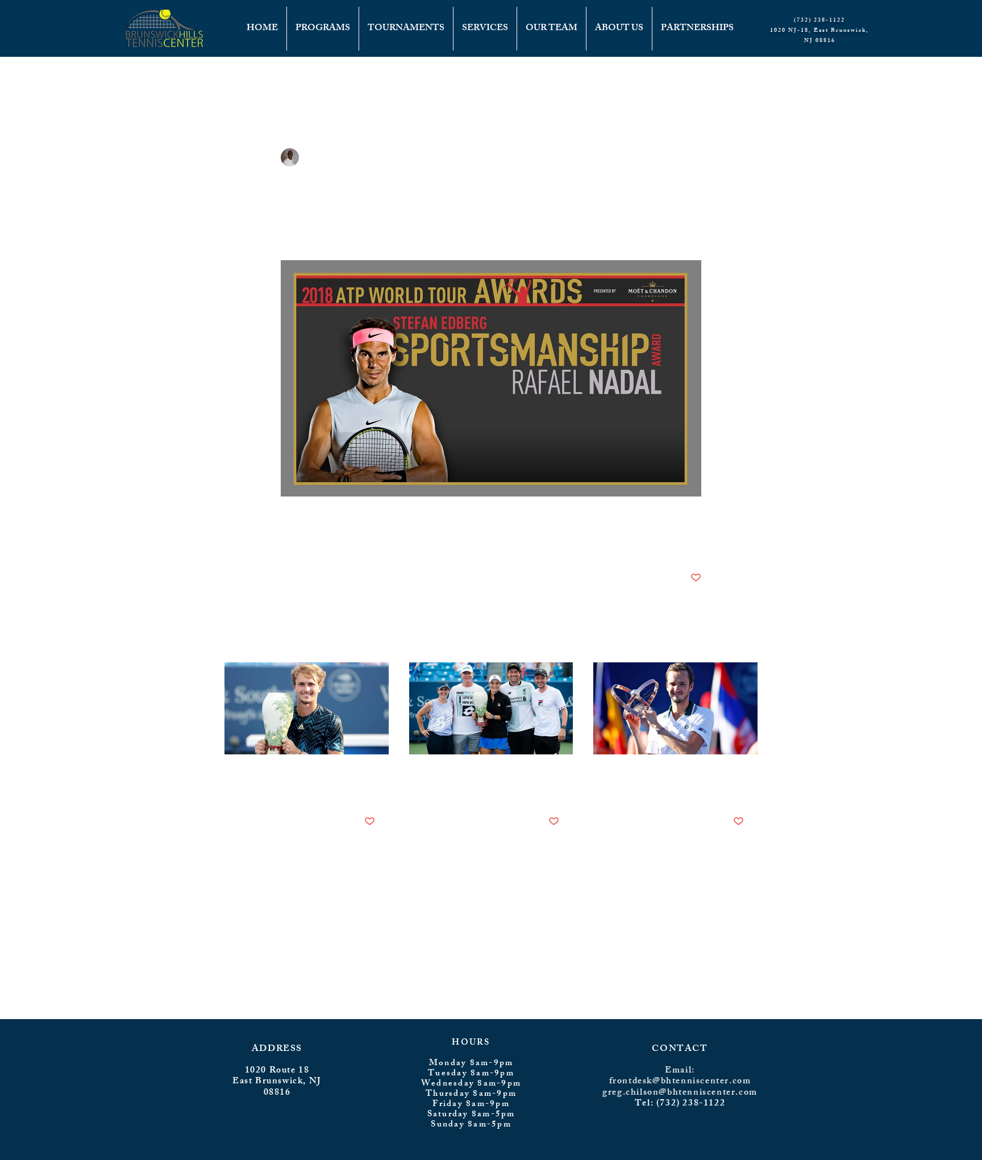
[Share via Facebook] (286, 542)
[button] (743, 79)
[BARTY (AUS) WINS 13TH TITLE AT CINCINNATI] (491, 708)
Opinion (430, 79)
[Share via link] (369, 542)
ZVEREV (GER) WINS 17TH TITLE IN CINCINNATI (303, 783)
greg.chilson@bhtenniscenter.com (680, 1093)
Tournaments (365, 79)
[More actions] (694, 157)
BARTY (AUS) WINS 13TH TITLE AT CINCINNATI (488, 783)
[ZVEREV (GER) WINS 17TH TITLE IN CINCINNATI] (306, 708)
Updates (302, 79)
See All (748, 641)
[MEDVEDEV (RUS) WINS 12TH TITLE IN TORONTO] (675, 708)
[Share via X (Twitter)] (314, 542)
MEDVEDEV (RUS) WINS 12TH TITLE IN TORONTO (674, 783)
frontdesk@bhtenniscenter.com (680, 1082)
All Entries (244, 79)
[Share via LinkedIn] (341, 542)
